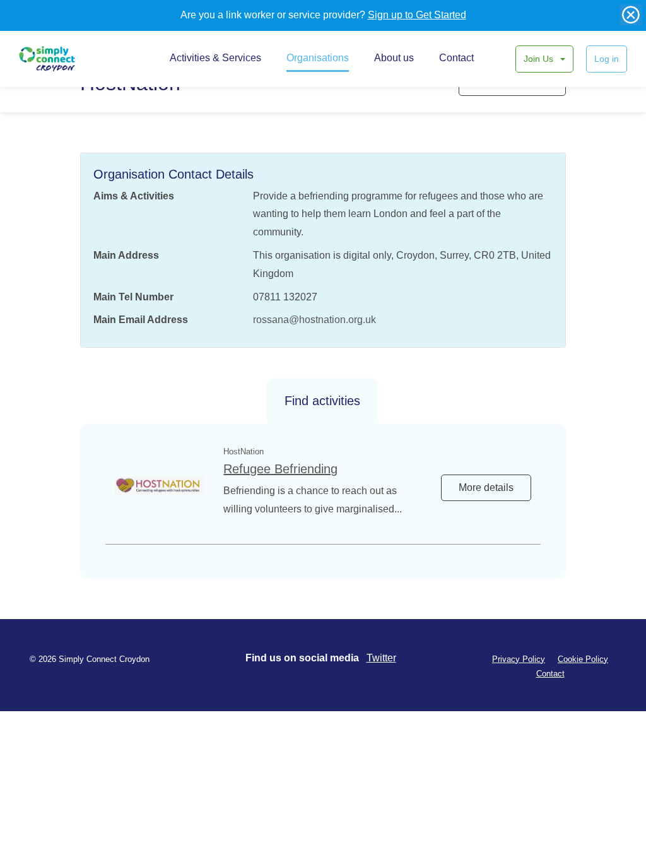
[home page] (61, 58)
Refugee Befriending (280, 469)
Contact (456, 57)
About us (394, 57)
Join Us (540, 59)
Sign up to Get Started (417, 14)
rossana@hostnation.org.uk (314, 319)
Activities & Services (215, 57)
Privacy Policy (518, 659)
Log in (606, 59)
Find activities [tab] (322, 401)
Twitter (381, 657)
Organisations (317, 57)
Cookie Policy (583, 659)
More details (486, 487)
